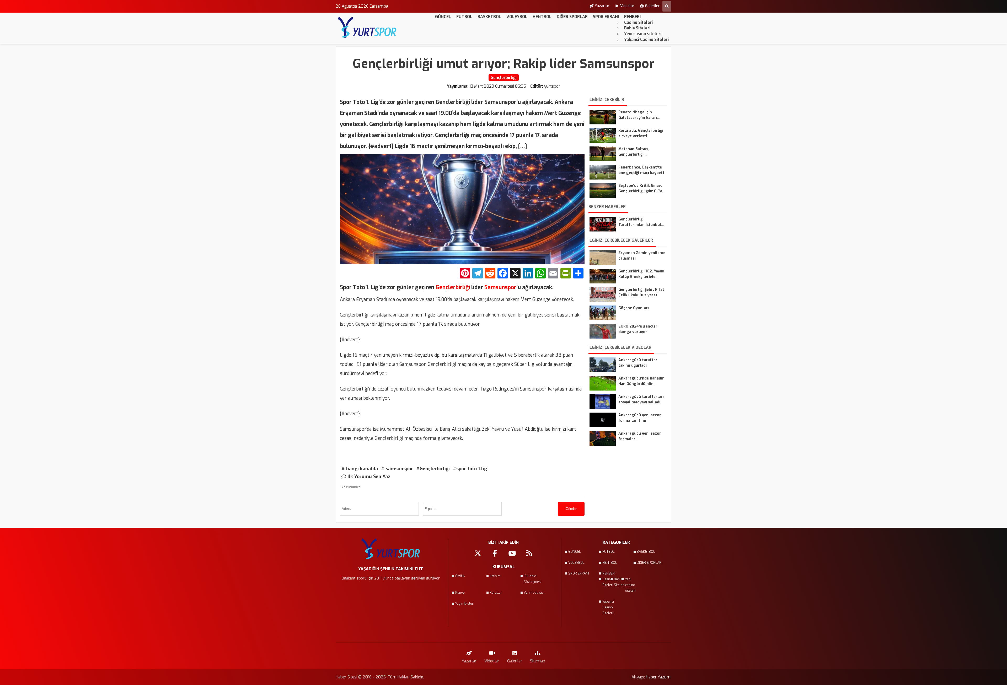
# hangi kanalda (359, 469)
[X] (515, 274)
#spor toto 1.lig (470, 469)
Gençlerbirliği (453, 287)
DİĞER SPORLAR (572, 16)
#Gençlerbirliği (433, 469)
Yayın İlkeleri (464, 604)
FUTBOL (464, 16)
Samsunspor (499, 287)
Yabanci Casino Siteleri (646, 39)
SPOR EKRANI (606, 16)
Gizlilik (460, 576)
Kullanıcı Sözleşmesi (533, 579)
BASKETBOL (489, 16)
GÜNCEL (443, 16)
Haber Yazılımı (658, 677)
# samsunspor (397, 469)
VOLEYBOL (516, 16)
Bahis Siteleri (637, 28)
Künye (460, 593)
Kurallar (496, 593)
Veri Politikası (534, 593)
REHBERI (632, 16)
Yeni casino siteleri (642, 33)
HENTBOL (542, 16)
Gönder (571, 509)
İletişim (495, 576)
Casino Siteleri (638, 22)
